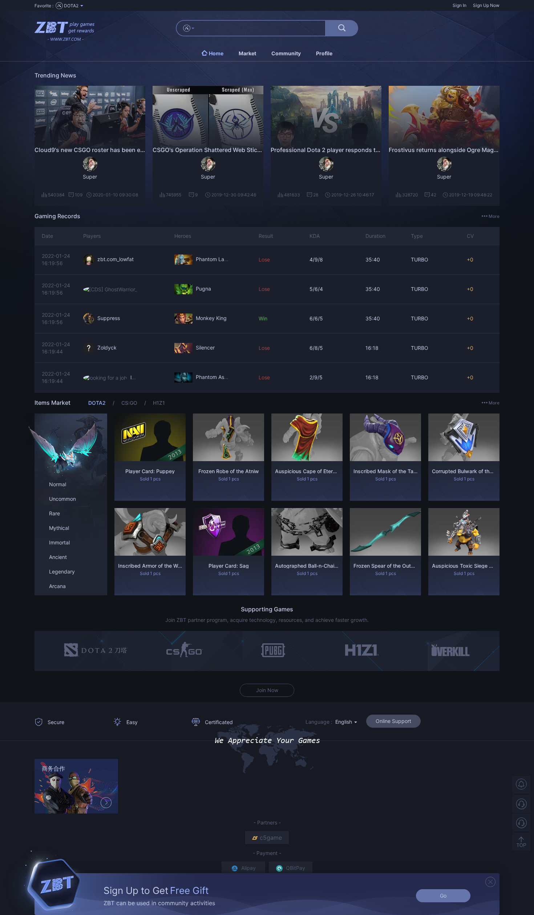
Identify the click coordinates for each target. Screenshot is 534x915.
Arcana (57, 586)
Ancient (58, 557)
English (344, 722)
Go (443, 895)
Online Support (393, 721)
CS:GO (130, 403)
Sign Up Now (486, 5)
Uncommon (62, 499)
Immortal (59, 542)
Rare (54, 513)
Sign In (459, 5)
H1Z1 (159, 403)
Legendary (62, 571)
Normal (57, 484)
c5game (271, 837)
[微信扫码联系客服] (521, 823)
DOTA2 (97, 403)
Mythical (59, 528)
